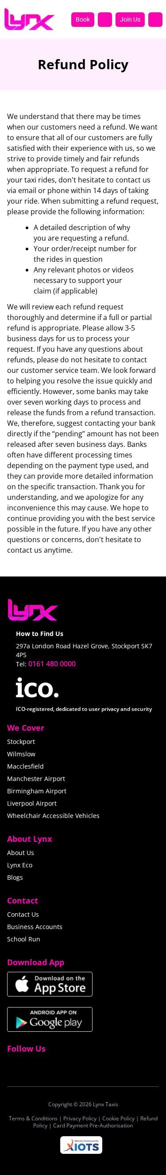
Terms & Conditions (33, 1118)
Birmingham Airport (36, 791)
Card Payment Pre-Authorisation (93, 1125)
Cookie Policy (118, 1118)
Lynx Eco (19, 865)
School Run (23, 939)
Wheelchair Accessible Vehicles (53, 815)
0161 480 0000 (52, 664)
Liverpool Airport (32, 803)
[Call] (105, 19)
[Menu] (155, 19)
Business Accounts (34, 926)
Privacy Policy (80, 1118)
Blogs (15, 877)
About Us (20, 852)
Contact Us (23, 914)
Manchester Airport (36, 778)
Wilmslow (21, 754)
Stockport (21, 741)
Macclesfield (25, 766)
